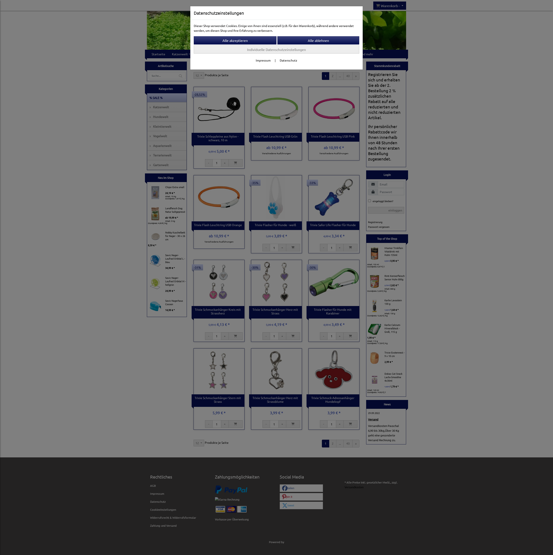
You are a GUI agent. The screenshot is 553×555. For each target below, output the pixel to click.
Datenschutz (288, 60)
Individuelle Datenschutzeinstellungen (276, 49)
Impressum (263, 60)
